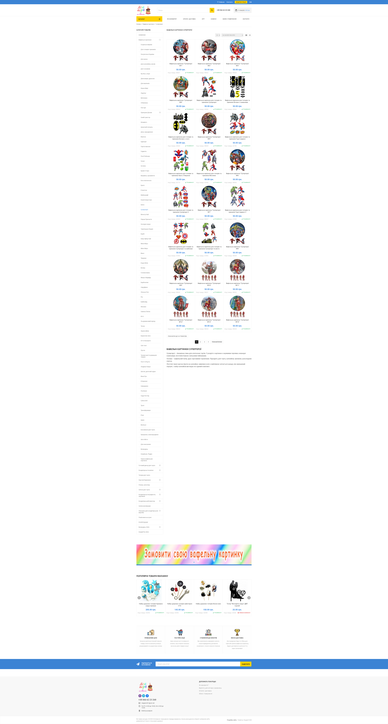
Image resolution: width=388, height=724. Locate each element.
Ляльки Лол (145, 292)
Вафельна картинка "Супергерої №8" (237, 248)
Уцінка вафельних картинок (147, 459)
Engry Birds (144, 263)
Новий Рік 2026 (144, 532)
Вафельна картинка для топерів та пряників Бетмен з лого (180, 138)
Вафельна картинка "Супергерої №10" (209, 284)
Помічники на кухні (145, 517)
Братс (143, 185)
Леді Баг (143, 93)
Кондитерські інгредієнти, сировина (147, 495)
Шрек (142, 420)
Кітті (142, 316)
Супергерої (159, 24)
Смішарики (144, 386)
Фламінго (144, 122)
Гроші (142, 161)
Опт (203, 19)
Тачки (143, 326)
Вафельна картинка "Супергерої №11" (237, 284)
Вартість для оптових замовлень (210, 688)
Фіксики (143, 306)
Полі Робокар (145, 156)
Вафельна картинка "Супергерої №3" (237, 65)
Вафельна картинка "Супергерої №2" (209, 65)
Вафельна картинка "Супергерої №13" (209, 321)
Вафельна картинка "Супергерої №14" (237, 321)
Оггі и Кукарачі (146, 340)
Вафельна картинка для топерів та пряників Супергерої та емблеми (180, 248)
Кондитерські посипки (146, 470)
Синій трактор (145, 117)
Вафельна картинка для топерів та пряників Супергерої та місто (209, 248)
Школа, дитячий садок (148, 371)
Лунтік (143, 350)
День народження (147, 132)
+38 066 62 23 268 (223, 10)
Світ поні (144, 345)
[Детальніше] (190, 63)
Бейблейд (144, 302)
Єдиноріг (144, 141)
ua (250, 2)
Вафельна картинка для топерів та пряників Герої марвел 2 (237, 211)
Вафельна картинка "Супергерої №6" (237, 174)
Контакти (229, 2)
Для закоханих (146, 444)
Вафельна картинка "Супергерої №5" (209, 138)
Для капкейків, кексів (148, 64)
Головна (138, 24)
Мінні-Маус (144, 243)
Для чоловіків (145, 69)
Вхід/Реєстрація (241, 2)
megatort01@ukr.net (147, 703)
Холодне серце (145, 224)
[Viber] (139, 695)
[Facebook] (147, 695)
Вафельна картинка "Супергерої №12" (181, 321)
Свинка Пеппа (145, 311)
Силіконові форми (145, 506)
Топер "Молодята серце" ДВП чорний (237, 605)
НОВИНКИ (142, 35)
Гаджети (143, 151)
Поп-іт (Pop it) (145, 362)
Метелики (144, 98)
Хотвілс (143, 166)
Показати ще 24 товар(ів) (177, 336)
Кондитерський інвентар (147, 501)
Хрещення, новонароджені (149, 434)
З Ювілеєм (144, 103)
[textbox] (183, 10)
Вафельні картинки (148, 24)
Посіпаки (144, 391)
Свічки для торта (144, 490)
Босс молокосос (146, 180)
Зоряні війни (145, 331)
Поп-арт (143, 107)
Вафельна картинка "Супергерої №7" (209, 211)
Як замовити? (172, 19)
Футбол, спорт (145, 74)
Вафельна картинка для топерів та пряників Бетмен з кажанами (237, 101)
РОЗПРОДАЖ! (143, 522)
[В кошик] (171, 63)
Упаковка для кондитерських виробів (148, 511)
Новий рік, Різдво (146, 454)
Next (249, 597)
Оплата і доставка (189, 19)
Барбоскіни (144, 282)
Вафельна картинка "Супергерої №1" (181, 65)
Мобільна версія (146, 711)
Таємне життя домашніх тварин (149, 356)
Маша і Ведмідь (146, 277)
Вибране (221, 2)
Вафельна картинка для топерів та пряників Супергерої (209, 101)
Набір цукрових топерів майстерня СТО (179, 605)
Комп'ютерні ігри (146, 200)
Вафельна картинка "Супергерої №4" (181, 101)
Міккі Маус (144, 248)
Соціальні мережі (146, 44)
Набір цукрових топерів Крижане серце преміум (151, 605)
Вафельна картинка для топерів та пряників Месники (209, 174)
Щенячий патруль (147, 127)
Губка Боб (144, 400)
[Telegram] (143, 695)
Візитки (143, 137)
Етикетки (144, 190)
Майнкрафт (144, 195)
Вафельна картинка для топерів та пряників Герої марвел (237, 138)
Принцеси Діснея (146, 112)
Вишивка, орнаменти (148, 175)
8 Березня (144, 381)
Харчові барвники (145, 480)
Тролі (142, 405)
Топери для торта (144, 475)
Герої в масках (145, 146)
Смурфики (144, 287)
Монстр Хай (145, 214)
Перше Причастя (146, 219)
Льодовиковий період (148, 321)
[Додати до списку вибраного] (181, 63)
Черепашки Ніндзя (147, 229)
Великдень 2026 (144, 527)
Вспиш (143, 268)
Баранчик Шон (146, 336)
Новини (213, 19)
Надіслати (246, 664)
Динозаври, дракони (147, 78)
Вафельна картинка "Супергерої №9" (181, 284)
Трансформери (146, 410)
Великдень (144, 449)
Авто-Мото (144, 439)
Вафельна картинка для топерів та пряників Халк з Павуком (180, 174)
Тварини (143, 258)
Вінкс (142, 253)
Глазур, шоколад (144, 485)
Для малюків (145, 83)
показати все (217, 342)
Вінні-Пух (144, 376)
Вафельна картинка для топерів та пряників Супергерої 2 (180, 211)
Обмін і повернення (229, 19)
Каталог (141, 19)
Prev (139, 597)
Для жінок (144, 59)
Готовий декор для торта (147, 465)
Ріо (142, 297)
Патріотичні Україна (147, 54)
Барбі (142, 234)
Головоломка (145, 273)
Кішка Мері (144, 88)
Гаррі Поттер (145, 396)
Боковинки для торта (148, 430)
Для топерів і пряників (148, 49)
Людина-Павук (146, 366)
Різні (142, 415)
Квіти (142, 205)
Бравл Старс (145, 171)
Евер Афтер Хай (146, 239)
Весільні (143, 425)
